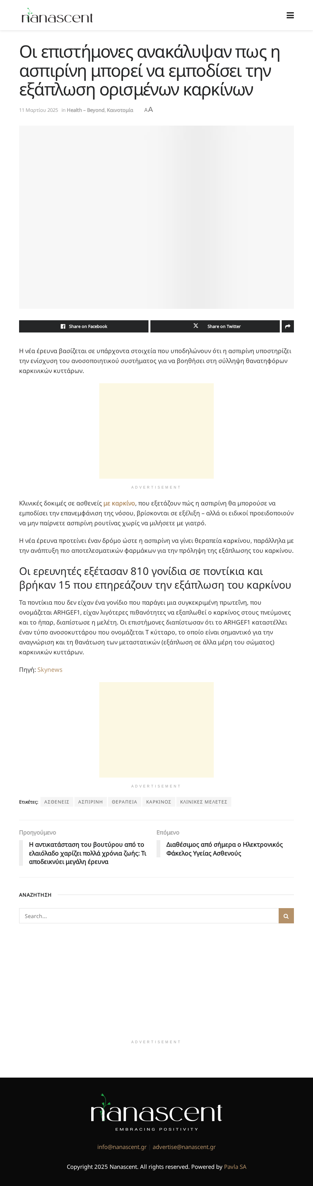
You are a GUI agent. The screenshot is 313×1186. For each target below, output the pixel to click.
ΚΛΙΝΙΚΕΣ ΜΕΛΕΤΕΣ (203, 802)
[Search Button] (286, 915)
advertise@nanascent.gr (184, 1147)
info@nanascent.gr (122, 1147)
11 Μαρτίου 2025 (38, 109)
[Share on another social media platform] (288, 326)
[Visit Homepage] (57, 15)
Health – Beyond (86, 109)
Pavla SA (235, 1166)
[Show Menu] (290, 15)
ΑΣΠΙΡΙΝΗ (90, 802)
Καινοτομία (120, 109)
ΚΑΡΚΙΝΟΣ (158, 802)
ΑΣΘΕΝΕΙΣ (56, 802)
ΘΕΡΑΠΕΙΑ (124, 802)
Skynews (50, 669)
